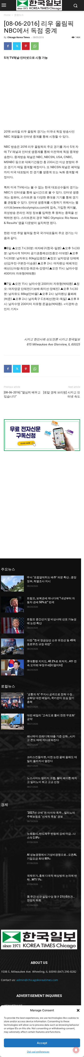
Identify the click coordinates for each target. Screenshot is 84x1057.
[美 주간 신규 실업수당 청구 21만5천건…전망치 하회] (12, 903)
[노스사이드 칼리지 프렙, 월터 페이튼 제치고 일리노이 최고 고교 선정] (12, 784)
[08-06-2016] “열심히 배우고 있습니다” (22, 394)
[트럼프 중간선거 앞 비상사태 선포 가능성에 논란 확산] (12, 625)
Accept (42, 1043)
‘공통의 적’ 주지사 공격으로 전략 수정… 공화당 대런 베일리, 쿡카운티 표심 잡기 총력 (50, 698)
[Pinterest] (26, 46)
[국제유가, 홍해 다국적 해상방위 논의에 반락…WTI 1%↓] (12, 882)
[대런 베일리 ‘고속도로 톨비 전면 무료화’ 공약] (12, 721)
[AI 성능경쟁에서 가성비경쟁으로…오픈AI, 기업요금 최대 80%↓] (12, 861)
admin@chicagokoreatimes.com (37, 980)
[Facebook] (8, 46)
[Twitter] (17, 46)
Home (7, 15)
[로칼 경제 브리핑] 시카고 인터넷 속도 (61, 394)
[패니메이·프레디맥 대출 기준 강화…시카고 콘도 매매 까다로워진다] (12, 742)
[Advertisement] (42, 99)
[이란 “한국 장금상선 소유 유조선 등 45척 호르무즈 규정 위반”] (12, 646)
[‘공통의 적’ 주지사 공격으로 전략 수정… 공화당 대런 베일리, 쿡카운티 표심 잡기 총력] (12, 700)
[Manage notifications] (76, 1050)
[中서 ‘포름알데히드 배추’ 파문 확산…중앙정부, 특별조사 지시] (12, 583)
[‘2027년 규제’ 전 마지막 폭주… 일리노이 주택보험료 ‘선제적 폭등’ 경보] (12, 819)
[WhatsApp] (35, 46)
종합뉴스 (19, 15)
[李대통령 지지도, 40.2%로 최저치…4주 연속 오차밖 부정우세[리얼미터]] (12, 667)
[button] (78, 1010)
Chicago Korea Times (18, 37)
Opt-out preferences (38, 1051)
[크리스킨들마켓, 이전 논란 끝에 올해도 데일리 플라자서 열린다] (12, 763)
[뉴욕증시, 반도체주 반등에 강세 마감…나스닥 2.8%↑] (12, 840)
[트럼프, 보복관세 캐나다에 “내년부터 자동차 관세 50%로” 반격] (12, 604)
